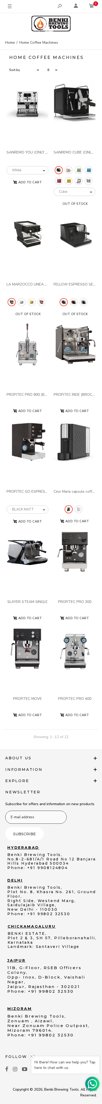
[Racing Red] (59, 181)
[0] (91, 6)
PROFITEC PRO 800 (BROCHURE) (35, 394)
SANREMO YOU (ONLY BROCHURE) (36, 152)
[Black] (59, 170)
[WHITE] (22, 302)
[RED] (41, 302)
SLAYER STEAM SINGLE (27, 601)
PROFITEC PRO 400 (74, 698)
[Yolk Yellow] (69, 181)
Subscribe (24, 834)
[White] (79, 181)
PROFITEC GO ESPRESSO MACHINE (37, 491)
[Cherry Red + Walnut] (74, 302)
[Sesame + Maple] (84, 302)
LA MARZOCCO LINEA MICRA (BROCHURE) (43, 284)
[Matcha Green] (79, 170)
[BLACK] (12, 302)
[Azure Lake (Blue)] (88, 170)
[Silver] (88, 181)
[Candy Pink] (69, 170)
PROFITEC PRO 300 (74, 601)
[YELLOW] (31, 302)
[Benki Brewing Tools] (51, 24)
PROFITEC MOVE (27, 698)
